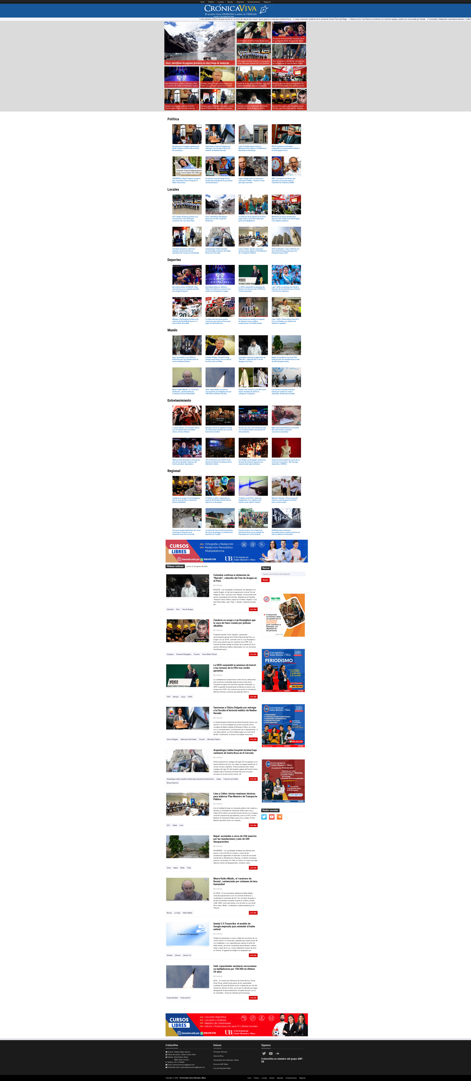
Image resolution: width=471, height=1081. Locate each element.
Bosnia (169, 913)
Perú (177, 609)
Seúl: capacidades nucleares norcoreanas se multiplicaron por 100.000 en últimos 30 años (235, 969)
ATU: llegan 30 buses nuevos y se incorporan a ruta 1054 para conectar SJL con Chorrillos (253, 62)
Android (169, 955)
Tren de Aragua (187, 609)
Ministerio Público (213, 739)
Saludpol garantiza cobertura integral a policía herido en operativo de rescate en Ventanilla (217, 107)
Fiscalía (196, 654)
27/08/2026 (218, 585)
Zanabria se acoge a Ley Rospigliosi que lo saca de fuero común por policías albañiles (288, 107)
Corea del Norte (172, 998)
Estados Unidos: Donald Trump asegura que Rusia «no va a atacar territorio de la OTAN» (216, 84)
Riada (182, 868)
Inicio (202, 2)
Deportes (240, 2)
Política (211, 2)
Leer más (253, 609)
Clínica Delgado (172, 739)
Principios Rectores (220, 1052)
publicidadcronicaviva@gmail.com (193, 1067)
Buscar (265, 580)
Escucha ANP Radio (220, 1064)
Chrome (177, 955)
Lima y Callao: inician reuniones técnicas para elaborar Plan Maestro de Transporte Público (235, 796)
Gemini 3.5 (187, 955)
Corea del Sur (185, 998)
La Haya (177, 913)
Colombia (170, 609)
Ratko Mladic (187, 913)
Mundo (230, 2)
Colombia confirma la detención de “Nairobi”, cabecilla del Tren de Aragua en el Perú (252, 107)
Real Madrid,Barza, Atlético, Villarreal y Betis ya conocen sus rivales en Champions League (181, 84)
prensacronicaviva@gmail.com (184, 1064)
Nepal (176, 868)
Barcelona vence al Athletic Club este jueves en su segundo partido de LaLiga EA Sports (289, 39)
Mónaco (176, 696)
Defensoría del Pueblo (188, 739)
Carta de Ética (218, 1056)
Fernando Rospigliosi (183, 654)
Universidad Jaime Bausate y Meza (226, 1060)
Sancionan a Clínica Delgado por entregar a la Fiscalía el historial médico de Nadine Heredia (235, 710)
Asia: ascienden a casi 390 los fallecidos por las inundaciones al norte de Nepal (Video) (288, 62)
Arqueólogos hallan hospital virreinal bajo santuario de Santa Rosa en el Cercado (235, 751)
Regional (267, 2)
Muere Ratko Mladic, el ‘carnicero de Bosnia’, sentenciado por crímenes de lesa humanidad (235, 881)
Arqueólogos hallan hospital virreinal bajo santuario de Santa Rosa (190, 779)
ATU (168, 825)
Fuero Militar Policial (209, 654)
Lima (181, 825)
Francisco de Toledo (231, 779)
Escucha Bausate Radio (222, 1068)
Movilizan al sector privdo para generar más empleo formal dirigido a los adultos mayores (288, 84)
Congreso (170, 654)
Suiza (183, 696)
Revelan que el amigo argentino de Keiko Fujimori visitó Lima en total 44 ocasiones (180, 107)
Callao (218, 779)
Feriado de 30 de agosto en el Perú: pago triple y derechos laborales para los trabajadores (253, 84)
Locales (221, 2)
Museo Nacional (172, 783)
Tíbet (189, 868)
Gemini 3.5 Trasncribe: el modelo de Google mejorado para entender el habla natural (234, 926)
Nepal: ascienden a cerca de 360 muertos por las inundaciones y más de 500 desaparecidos (235, 839)
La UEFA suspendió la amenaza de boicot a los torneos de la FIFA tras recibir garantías (234, 668)
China (169, 868)
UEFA (190, 696)
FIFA (168, 696)
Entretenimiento (254, 2)
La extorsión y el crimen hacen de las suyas (253, 41)
